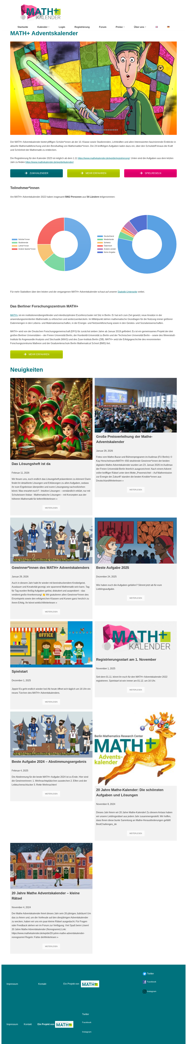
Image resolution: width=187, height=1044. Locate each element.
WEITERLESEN (51, 508)
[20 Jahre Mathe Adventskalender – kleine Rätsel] (51, 866)
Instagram (151, 991)
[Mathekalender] (40, 13)
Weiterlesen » (50, 499)
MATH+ (14, 315)
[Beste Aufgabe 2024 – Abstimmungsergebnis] (51, 735)
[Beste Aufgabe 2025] (136, 541)
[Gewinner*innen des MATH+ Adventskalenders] (51, 541)
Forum (102, 27)
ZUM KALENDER (38, 173)
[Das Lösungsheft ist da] (51, 419)
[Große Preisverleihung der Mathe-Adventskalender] (136, 405)
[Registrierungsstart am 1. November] (136, 638)
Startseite (23, 27)
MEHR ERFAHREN (95, 173)
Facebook (151, 982)
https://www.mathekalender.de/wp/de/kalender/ (49, 162)
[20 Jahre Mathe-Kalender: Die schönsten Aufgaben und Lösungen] (136, 749)
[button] (48, 27)
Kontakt (42, 984)
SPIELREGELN (152, 173)
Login (62, 27)
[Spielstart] (51, 644)
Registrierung (82, 27)
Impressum (12, 984)
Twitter (150, 973)
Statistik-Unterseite (127, 292)
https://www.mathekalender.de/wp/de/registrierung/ (104, 158)
